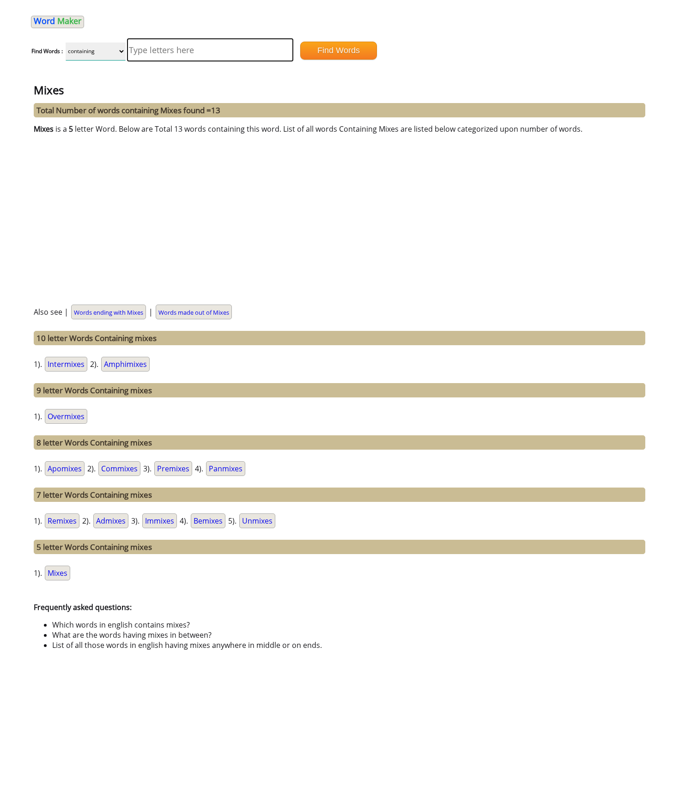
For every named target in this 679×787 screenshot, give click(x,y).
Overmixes (66, 416)
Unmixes (257, 521)
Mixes (57, 573)
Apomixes (65, 469)
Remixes (62, 521)
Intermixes (66, 364)
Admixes (111, 521)
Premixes (173, 469)
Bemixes (208, 521)
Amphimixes (125, 364)
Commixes (119, 469)
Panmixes (225, 469)
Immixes (159, 521)
